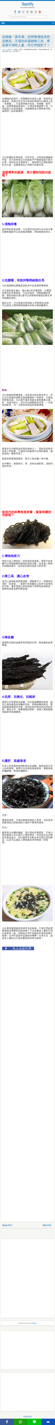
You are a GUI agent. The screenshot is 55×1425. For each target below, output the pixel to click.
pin (27, 12)
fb (15, 12)
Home (4, 49)
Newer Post (7, 1225)
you (40, 12)
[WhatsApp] (21, 1422)
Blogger (34, 1323)
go (23, 12)
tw (19, 12)
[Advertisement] (22, 60)
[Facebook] (7, 1422)
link (32, 12)
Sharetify (27, 4)
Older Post (47, 1225)
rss (36, 12)
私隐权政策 (27, 1417)
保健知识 (9, 49)
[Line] (34, 1422)
